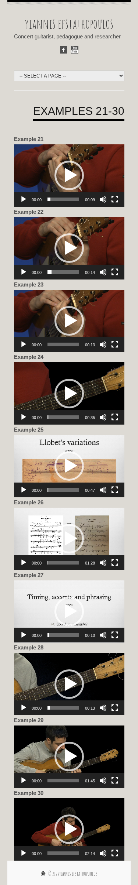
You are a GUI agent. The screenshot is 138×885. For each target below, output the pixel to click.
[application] (69, 175)
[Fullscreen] (114, 199)
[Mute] (103, 199)
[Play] (23, 199)
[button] (69, 175)
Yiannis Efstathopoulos (79, 874)
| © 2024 (53, 874)
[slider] (63, 199)
